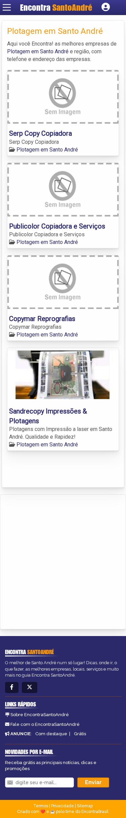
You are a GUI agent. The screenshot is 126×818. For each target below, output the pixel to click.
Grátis (80, 733)
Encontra (56, 7)
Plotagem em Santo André (38, 51)
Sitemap (85, 806)
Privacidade (62, 806)
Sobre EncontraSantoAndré (39, 714)
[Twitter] (29, 687)
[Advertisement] (63, 561)
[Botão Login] (105, 7)
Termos (40, 806)
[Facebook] (11, 687)
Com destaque (51, 733)
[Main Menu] (6, 7)
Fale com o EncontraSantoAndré (45, 724)
